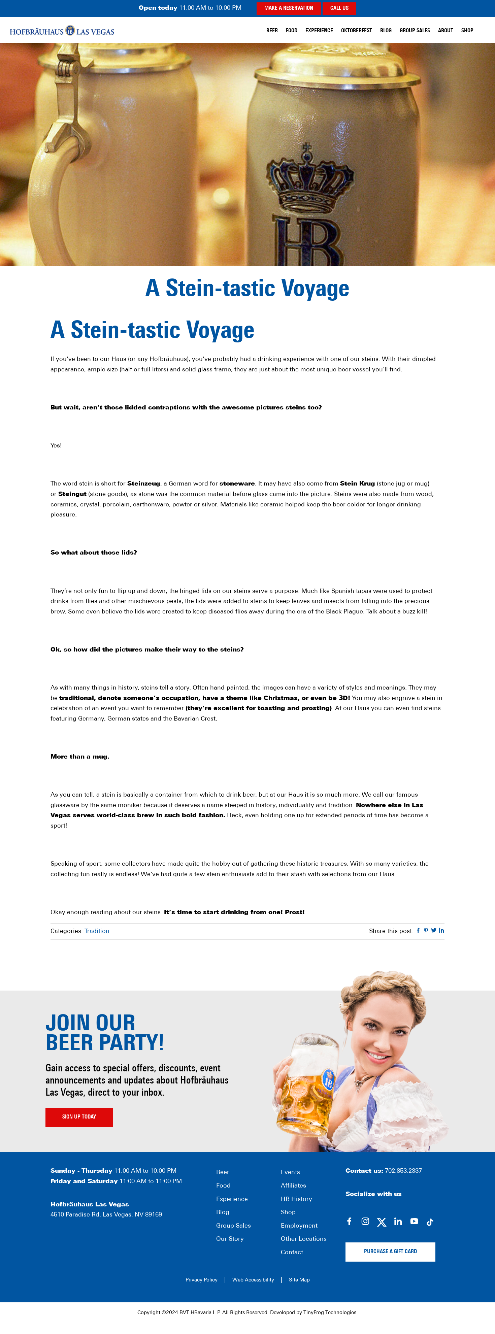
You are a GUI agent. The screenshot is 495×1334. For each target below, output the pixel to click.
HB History (296, 1200)
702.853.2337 (403, 1171)
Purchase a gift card (390, 1252)
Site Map (299, 1280)
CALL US (339, 8)
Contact (292, 1253)
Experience (232, 1200)
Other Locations (304, 1239)
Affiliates (293, 1186)
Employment (299, 1226)
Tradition (97, 932)
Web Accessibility (253, 1280)
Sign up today (79, 1117)
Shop (288, 1213)
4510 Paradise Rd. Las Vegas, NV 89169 (106, 1215)
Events (290, 1173)
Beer (222, 1173)
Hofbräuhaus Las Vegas (62, 30)
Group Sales (233, 1226)
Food (223, 1186)
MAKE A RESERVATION (288, 8)
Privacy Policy (202, 1280)
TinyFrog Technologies (329, 1312)
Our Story (230, 1239)
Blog (222, 1213)
